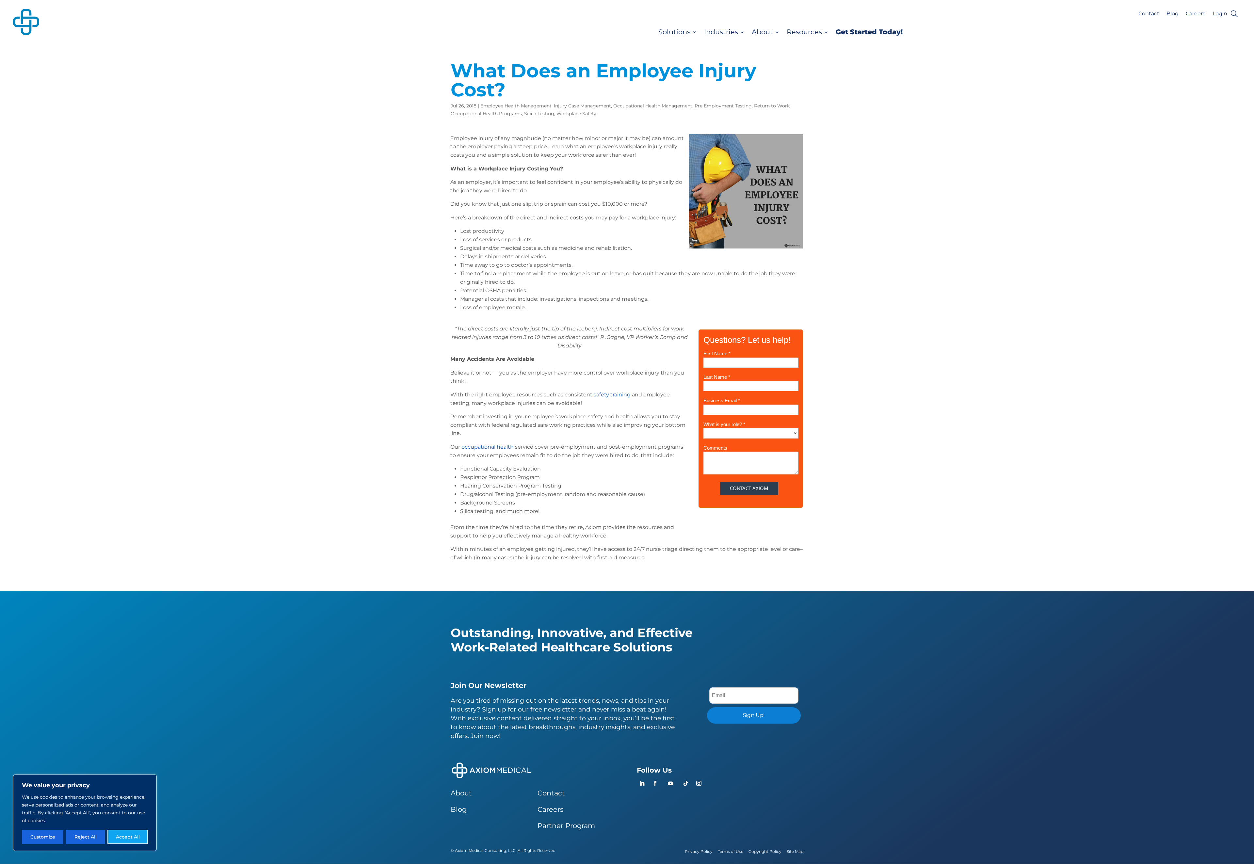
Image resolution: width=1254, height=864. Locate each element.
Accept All (128, 837)
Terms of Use (730, 851)
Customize (42, 837)
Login (1220, 14)
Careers (1195, 14)
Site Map (795, 851)
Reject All (85, 837)
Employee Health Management (516, 106)
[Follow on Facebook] (655, 783)
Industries (721, 32)
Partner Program (566, 826)
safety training (612, 395)
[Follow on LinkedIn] (642, 783)
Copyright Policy (764, 851)
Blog (1172, 14)
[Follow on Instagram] (699, 783)
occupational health (487, 447)
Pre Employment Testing (723, 106)
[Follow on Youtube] (670, 783)
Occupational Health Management (652, 106)
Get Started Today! (869, 32)
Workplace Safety (576, 114)
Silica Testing (539, 114)
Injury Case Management (582, 106)
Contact (1148, 14)
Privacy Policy (699, 851)
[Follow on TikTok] (686, 783)
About (762, 32)
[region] (85, 813)
